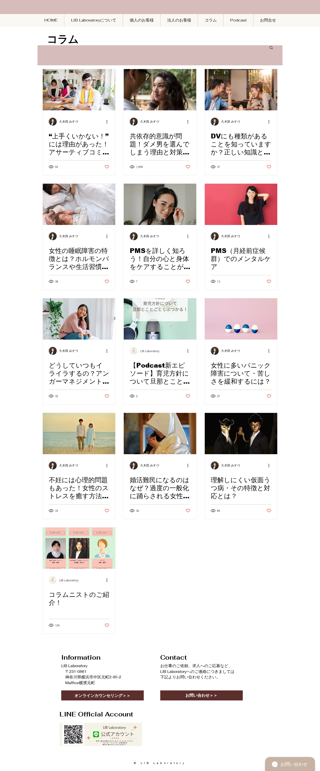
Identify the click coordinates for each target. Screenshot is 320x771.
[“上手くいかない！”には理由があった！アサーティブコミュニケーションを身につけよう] (79, 89)
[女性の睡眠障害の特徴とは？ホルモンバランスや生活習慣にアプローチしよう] (79, 204)
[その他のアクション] (109, 122)
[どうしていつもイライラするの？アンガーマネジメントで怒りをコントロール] (79, 319)
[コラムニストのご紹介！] (79, 548)
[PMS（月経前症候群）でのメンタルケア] (241, 204)
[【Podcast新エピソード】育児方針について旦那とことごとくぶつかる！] (160, 319)
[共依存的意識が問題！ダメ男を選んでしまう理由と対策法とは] (160, 89)
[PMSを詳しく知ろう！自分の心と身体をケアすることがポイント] (160, 204)
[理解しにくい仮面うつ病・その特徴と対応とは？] (241, 433)
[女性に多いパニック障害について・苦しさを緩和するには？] (241, 319)
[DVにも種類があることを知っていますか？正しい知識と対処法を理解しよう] (241, 89)
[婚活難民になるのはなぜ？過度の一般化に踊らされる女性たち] (160, 433)
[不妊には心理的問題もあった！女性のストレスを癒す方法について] (79, 433)
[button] (271, 48)
